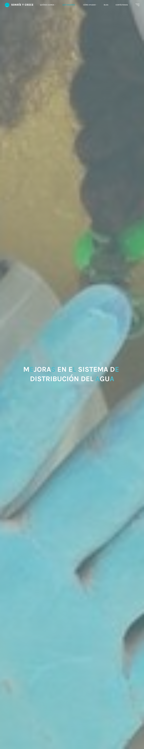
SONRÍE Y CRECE (22, 4)
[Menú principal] (137, 5)
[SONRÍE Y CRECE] (7, 5)
